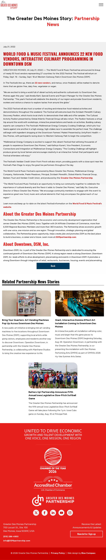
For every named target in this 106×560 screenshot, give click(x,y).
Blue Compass (88, 553)
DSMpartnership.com (66, 237)
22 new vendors (43, 83)
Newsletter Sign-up (86, 534)
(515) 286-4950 (10, 536)
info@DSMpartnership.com (16, 540)
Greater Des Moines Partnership (77, 178)
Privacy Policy (58, 553)
